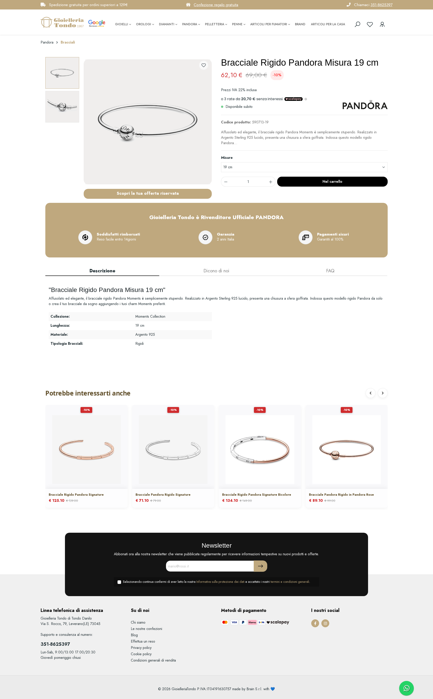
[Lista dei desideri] (369, 24)
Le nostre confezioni (146, 628)
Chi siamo (138, 622)
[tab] (102, 271)
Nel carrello (332, 181)
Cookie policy (141, 654)
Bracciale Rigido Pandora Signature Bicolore (256, 495)
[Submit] (260, 566)
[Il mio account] (382, 24)
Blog (134, 635)
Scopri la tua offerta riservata (148, 193)
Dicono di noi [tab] (216, 271)
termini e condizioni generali (290, 581)
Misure (227, 157)
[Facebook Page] (315, 623)
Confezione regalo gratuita (216, 5)
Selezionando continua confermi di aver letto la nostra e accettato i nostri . (216, 581)
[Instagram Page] (325, 623)
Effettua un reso (143, 641)
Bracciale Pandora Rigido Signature (163, 495)
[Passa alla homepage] (63, 22)
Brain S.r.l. (254, 689)
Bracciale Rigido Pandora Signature (76, 495)
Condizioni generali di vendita (153, 660)
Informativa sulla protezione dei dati (220, 581)
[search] (357, 24)
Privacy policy (141, 647)
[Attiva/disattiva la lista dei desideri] (203, 65)
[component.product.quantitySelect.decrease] (225, 182)
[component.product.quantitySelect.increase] (271, 182)
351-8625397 (381, 5)
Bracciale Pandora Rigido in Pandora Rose (341, 495)
